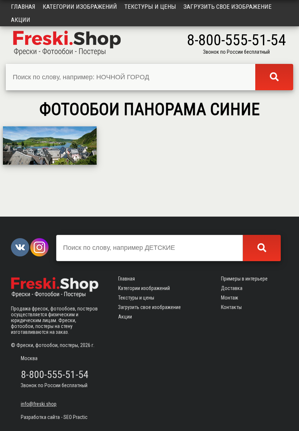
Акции (20, 19)
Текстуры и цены (150, 6)
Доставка (231, 288)
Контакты (231, 307)
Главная (23, 6)
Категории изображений (80, 6)
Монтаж (229, 298)
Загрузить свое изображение (227, 6)
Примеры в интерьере (244, 279)
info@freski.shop (39, 404)
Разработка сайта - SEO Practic (54, 417)
